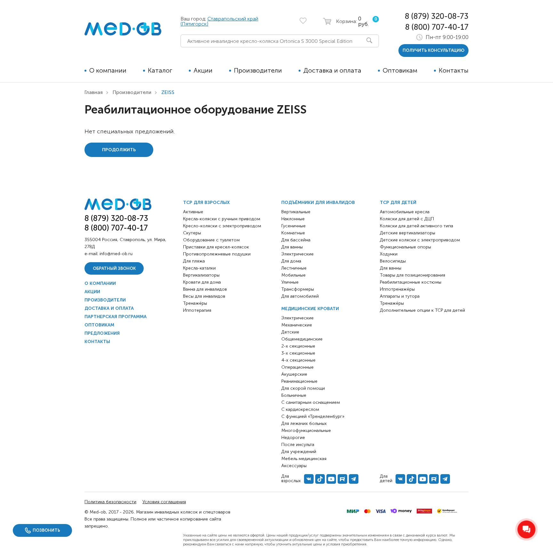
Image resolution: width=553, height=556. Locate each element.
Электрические (297, 254)
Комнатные (293, 233)
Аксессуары (294, 465)
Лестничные (294, 268)
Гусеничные (293, 226)
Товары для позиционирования (412, 275)
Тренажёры (195, 303)
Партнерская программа (115, 316)
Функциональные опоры (405, 247)
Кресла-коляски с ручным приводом (221, 219)
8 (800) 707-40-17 (437, 27)
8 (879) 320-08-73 (437, 16)
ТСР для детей (398, 202)
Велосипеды (393, 261)
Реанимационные (299, 381)
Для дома (291, 261)
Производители (258, 70)
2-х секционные (298, 346)
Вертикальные (295, 212)
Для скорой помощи (303, 388)
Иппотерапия (197, 310)
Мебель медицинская (303, 458)
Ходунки (388, 254)
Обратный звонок (114, 268)
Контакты (454, 70)
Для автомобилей (300, 296)
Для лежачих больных (304, 423)
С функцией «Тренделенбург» (312, 416)
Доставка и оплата (332, 70)
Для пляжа (194, 261)
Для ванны (292, 247)
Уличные (290, 282)
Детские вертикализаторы (407, 233)
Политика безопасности (110, 502)
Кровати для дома (202, 282)
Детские (290, 332)
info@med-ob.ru (116, 253)
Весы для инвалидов (204, 296)
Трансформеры (297, 289)
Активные (193, 212)
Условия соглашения (164, 502)
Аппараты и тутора (400, 296)
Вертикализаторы (201, 275)
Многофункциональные (306, 430)
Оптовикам (400, 70)
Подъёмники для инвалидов (318, 202)
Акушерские (294, 374)
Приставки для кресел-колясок (216, 247)
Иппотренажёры (397, 289)
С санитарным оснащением (310, 402)
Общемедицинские (302, 339)
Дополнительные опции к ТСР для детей (422, 310)
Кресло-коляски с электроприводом (222, 226)
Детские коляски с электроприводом (420, 240)
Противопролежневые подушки (217, 254)
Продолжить (119, 150)
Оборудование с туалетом (211, 240)
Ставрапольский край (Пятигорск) (219, 21)
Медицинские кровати (310, 308)
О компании (107, 70)
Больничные (293, 395)
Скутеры (192, 233)
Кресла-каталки (199, 268)
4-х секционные (298, 360)
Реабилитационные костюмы (410, 282)
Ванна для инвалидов (205, 289)
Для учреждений (298, 451)
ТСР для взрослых (206, 202)
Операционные (297, 367)
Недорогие (293, 437)
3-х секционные (298, 353)
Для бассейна (295, 240)
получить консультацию (433, 50)
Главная (93, 92)
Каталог (160, 70)
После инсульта (297, 444)
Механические (296, 325)
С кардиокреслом (300, 409)
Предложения (102, 333)
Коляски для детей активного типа (416, 226)
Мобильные (293, 275)
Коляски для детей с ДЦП (407, 219)
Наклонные (293, 219)
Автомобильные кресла (404, 212)
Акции (203, 70)
